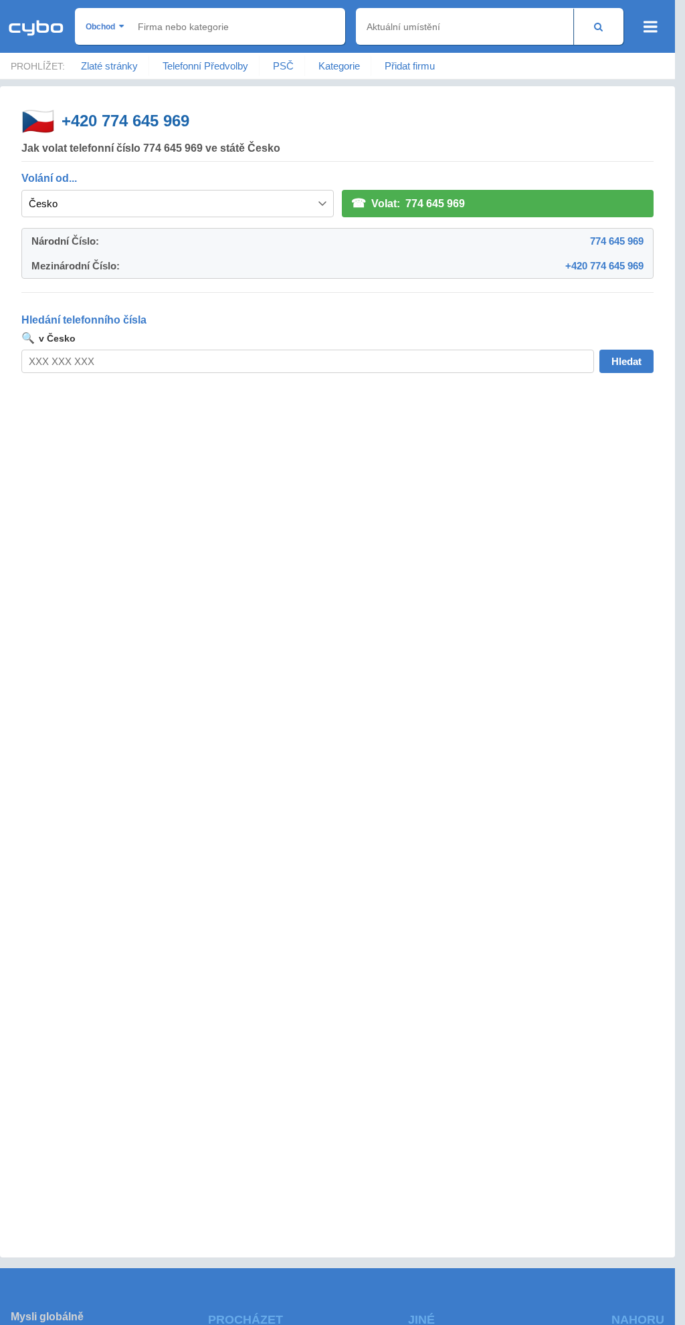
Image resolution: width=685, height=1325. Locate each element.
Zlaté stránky (109, 66)
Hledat (626, 361)
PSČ (283, 66)
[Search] (598, 26)
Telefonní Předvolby (205, 66)
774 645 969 (617, 241)
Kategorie (339, 66)
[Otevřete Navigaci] (650, 27)
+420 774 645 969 (125, 121)
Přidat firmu (410, 66)
